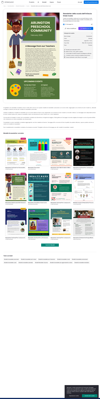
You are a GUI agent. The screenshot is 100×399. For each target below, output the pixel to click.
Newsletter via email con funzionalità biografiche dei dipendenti (16, 167)
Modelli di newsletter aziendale (26, 262)
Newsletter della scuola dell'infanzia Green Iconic (16, 202)
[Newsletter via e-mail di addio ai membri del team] (61, 152)
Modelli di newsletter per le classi (28, 259)
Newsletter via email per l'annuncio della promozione (83, 167)
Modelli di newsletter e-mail (63, 259)
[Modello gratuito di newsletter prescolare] (83, 187)
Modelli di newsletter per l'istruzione (47, 259)
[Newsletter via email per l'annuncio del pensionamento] (16, 222)
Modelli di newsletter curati (10, 262)
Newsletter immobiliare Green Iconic (37, 202)
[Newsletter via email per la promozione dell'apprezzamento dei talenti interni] (38, 222)
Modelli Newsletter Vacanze (41, 262)
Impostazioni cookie (74, 395)
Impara (52, 2)
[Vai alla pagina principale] (7, 2)
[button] (70, 28)
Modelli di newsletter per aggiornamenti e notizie (61, 262)
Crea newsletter (10, 6)
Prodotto (31, 2)
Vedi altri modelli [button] (50, 245)
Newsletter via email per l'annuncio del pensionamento (16, 237)
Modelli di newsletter (20, 6)
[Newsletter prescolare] (38, 152)
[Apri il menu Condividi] (91, 24)
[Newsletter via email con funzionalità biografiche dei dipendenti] (16, 152)
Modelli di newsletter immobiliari (82, 262)
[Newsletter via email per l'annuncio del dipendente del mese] (61, 187)
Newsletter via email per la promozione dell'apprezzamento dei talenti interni (38, 237)
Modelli (44, 2)
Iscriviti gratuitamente (91, 2)
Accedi (80, 2)
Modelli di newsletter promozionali (79, 259)
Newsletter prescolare (34, 167)
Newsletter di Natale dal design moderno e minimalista (83, 237)
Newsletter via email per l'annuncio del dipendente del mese (61, 202)
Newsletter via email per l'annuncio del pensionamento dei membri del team (61, 237)
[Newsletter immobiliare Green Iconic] (38, 187)
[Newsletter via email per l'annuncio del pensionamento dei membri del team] (61, 222)
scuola (27, 6)
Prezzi (59, 2)
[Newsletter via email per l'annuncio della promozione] (83, 152)
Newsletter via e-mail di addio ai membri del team (61, 167)
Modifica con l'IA (87, 28)
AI (38, 2)
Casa (5, 6)
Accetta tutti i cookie (90, 395)
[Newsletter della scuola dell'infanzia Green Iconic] (16, 187)
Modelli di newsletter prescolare (11, 259)
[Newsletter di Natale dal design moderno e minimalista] (83, 222)
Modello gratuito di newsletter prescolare (83, 202)
